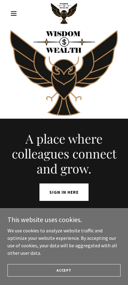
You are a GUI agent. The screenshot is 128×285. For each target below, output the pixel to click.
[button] (16, 13)
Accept (64, 270)
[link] (64, 13)
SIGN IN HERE (64, 192)
